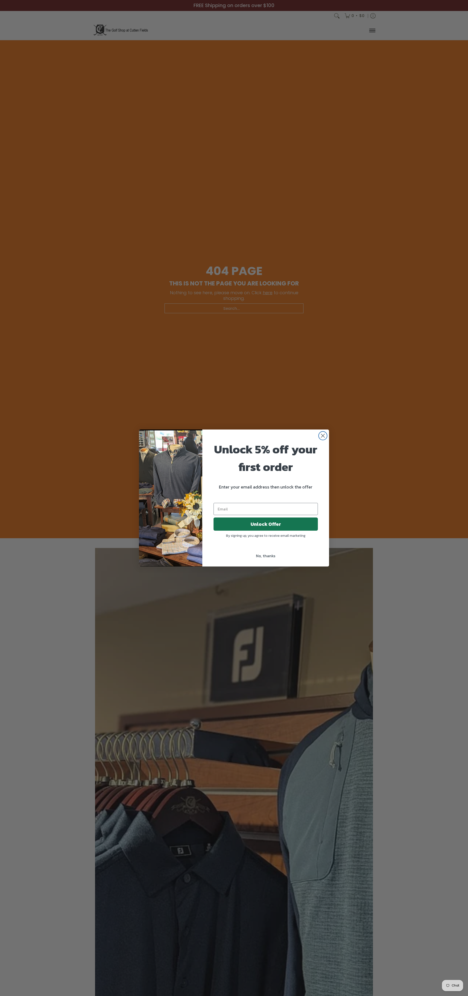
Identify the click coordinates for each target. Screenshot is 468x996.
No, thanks (265, 556)
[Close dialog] (323, 435)
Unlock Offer (266, 524)
